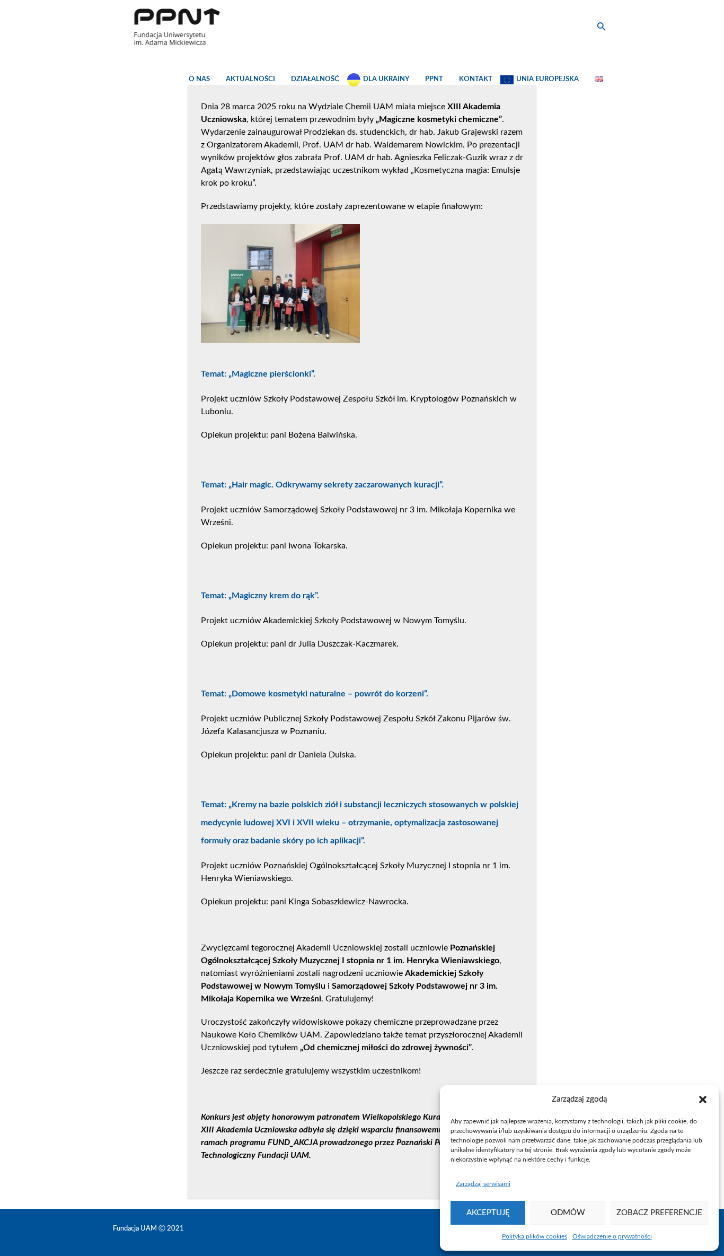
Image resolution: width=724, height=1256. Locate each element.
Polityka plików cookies (534, 1236)
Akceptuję (488, 1213)
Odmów (568, 1213)
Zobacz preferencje (659, 1213)
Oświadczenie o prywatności (612, 1236)
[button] (702, 1099)
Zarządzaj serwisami (483, 1184)
